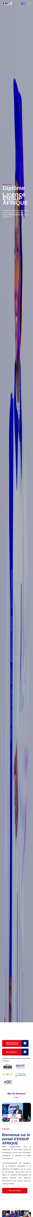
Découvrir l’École (15, 1190)
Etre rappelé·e (11, 1052)
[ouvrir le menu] (29, 3)
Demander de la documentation (12, 1043)
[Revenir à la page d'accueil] (7, 3)
